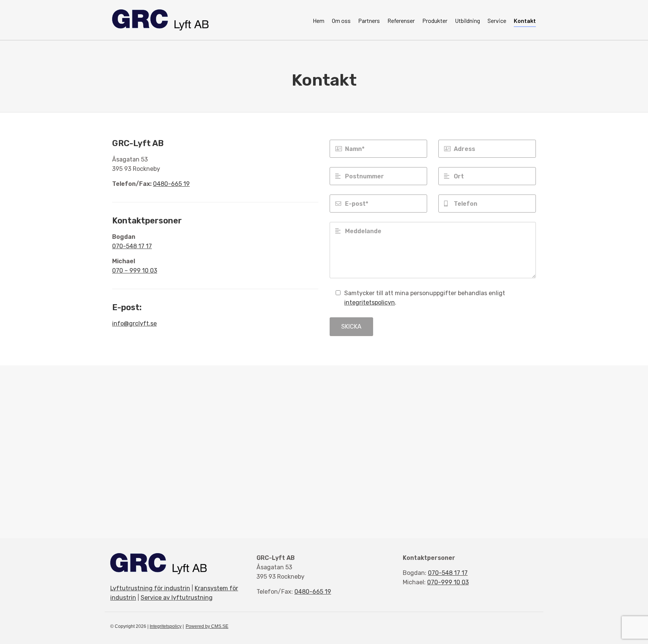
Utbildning (467, 20)
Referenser (401, 20)
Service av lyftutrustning (177, 597)
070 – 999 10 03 (134, 270)
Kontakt (525, 20)
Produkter (434, 20)
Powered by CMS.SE (207, 626)
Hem (318, 20)
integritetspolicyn (369, 302)
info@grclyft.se (134, 323)
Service (497, 20)
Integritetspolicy (166, 626)
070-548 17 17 (132, 246)
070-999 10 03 (448, 582)
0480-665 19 (171, 183)
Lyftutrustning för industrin (150, 588)
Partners (369, 20)
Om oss (341, 20)
